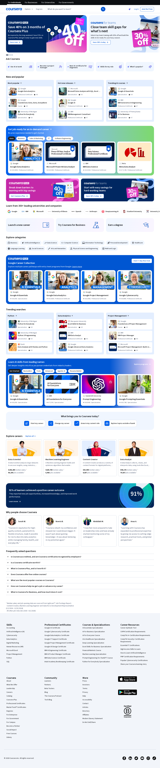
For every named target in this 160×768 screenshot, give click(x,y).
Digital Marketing (12, 643)
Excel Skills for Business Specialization (96, 646)
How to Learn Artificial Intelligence (133, 653)
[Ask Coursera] (130, 9)
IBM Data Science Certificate (55, 658)
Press (84, 681)
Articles (85, 707)
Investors (86, 684)
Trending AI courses (117, 83)
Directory (86, 711)
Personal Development (119, 243)
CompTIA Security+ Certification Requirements (132, 640)
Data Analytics (64, 316)
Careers (9, 692)
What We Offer (11, 684)
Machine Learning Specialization (94, 654)
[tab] (11, 138)
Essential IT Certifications (130, 645)
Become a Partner (13, 726)
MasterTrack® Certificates (16, 707)
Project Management (117, 316)
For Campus (10, 722)
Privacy (85, 692)
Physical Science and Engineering (85, 248)
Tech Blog (48, 700)
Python (11, 316)
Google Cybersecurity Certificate (56, 631)
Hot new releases (65, 83)
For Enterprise (11, 715)
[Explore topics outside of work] (120, 423)
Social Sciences (38, 248)
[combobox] (70, 9)
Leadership (10, 688)
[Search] (103, 9)
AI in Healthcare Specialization (93, 639)
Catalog (9, 696)
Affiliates (85, 715)
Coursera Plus (11, 700)
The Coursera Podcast (52, 696)
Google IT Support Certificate (55, 639)
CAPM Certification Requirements (132, 631)
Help (84, 696)
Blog (46, 692)
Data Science (52, 243)
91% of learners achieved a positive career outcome (36, 490)
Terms (84, 688)
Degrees (9, 711)
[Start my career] (34, 423)
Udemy (9, 737)
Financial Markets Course (91, 650)
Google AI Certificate (52, 628)
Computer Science (71, 243)
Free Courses (11, 733)
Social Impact (11, 730)
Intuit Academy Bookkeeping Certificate (59, 661)
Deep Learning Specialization (93, 643)
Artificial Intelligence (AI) (15, 631)
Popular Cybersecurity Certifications (134, 660)
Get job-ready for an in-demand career (28, 129)
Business (14, 243)
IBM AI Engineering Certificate (55, 650)
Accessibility (87, 700)
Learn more (77, 266)
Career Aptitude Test (128, 628)
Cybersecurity (11, 635)
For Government (12, 718)
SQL (8, 661)
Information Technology (94, 243)
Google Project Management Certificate (59, 643)
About (8, 681)
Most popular (13, 83)
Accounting (10, 628)
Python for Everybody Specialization (96, 661)
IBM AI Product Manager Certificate (57, 654)
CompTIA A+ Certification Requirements (135, 635)
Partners (47, 684)
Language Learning (18, 248)
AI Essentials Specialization (92, 628)
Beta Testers (49, 688)
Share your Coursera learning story (133, 664)
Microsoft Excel (12, 650)
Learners (47, 681)
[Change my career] (59, 423)
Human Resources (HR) (14, 646)
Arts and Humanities (58, 248)
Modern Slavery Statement (92, 718)
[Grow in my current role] (87, 423)
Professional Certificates (15, 703)
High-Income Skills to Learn (130, 649)
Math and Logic (110, 248)
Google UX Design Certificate (55, 646)
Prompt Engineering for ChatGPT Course (97, 658)
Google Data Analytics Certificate (56, 635)
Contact (85, 703)
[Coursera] (14, 9)
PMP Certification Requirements (132, 656)
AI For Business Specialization (93, 631)
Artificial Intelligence (32, 243)
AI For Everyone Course (91, 635)
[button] (39, 9)
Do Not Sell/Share (89, 722)
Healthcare (139, 243)
